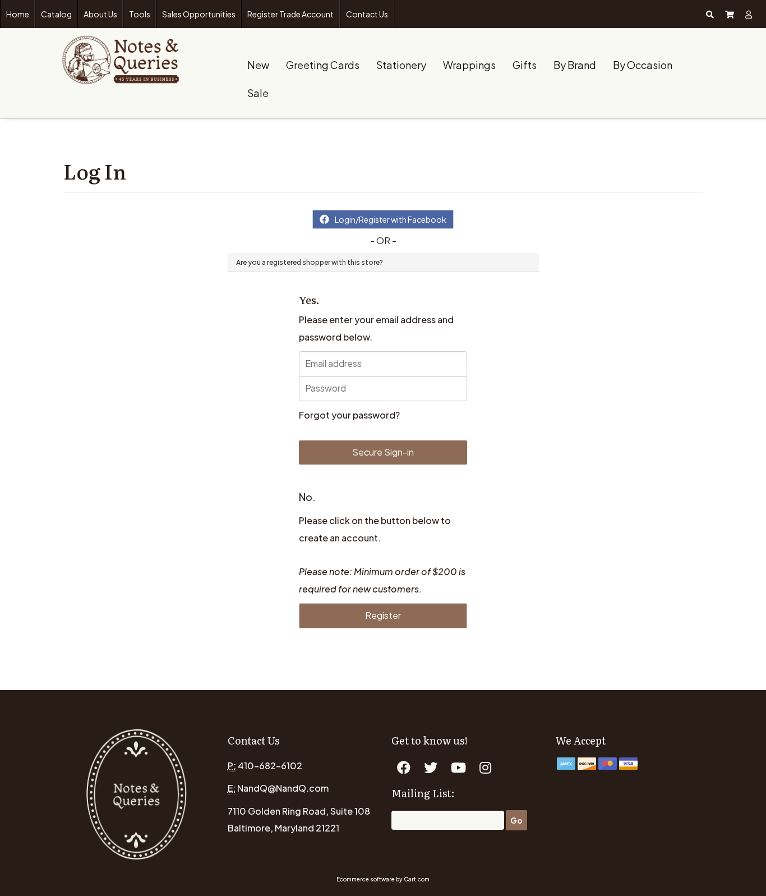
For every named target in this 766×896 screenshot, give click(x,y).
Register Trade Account (290, 14)
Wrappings (469, 64)
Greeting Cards (322, 64)
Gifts (525, 64)
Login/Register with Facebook (390, 219)
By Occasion (642, 64)
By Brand (574, 64)
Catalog (56, 14)
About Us (100, 14)
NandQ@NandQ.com (283, 788)
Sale (258, 92)
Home (17, 14)
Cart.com (417, 879)
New (258, 64)
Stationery (401, 64)
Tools (139, 14)
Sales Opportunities (199, 14)
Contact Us (367, 14)
